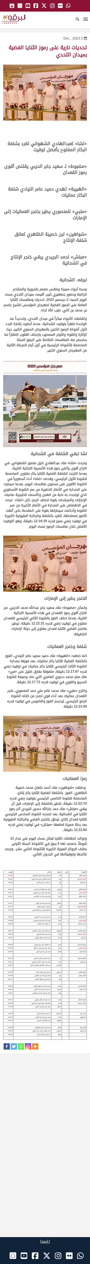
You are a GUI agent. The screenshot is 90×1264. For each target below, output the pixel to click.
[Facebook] (7, 1046)
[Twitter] (14, 1046)
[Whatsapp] (21, 1046)
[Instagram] (28, 1046)
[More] (35, 1046)
